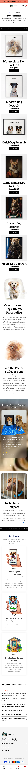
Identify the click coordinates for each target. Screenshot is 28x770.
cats (18, 696)
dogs (12, 696)
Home (9, 14)
